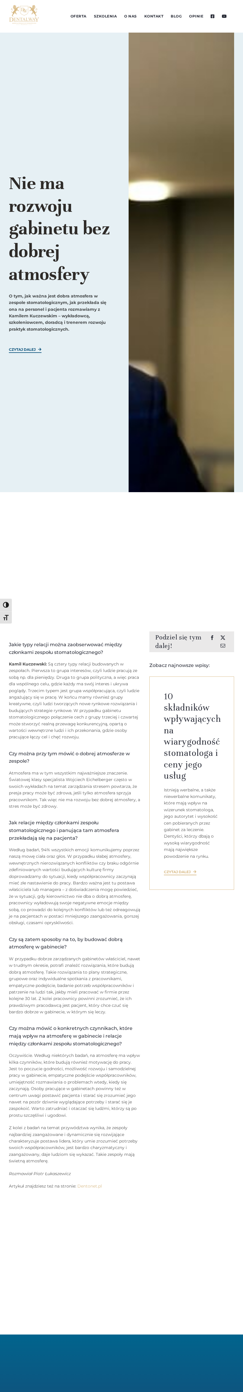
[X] (223, 638)
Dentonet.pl (89, 1186)
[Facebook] (212, 638)
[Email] (223, 646)
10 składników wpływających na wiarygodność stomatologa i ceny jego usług (192, 736)
